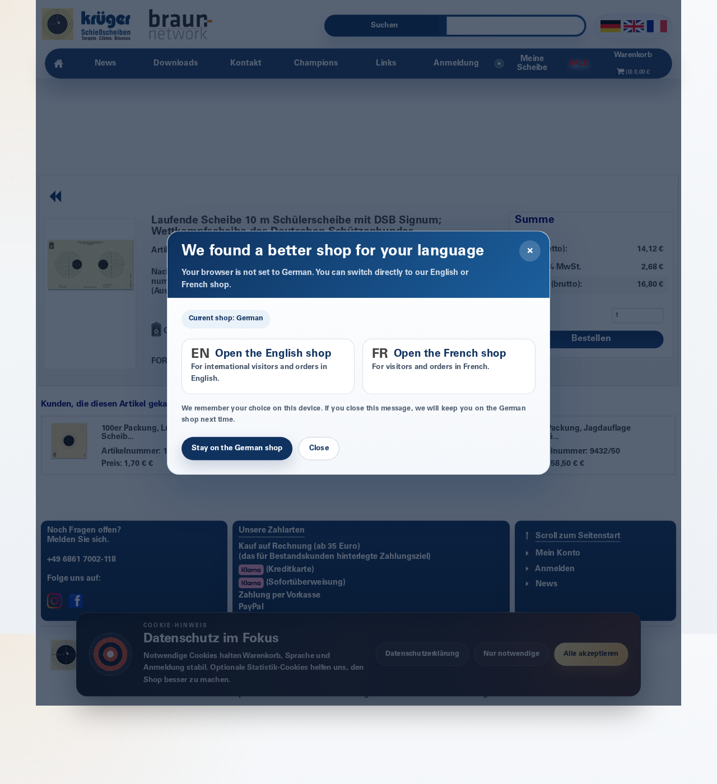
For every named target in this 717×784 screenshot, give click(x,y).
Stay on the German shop (237, 448)
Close (319, 448)
